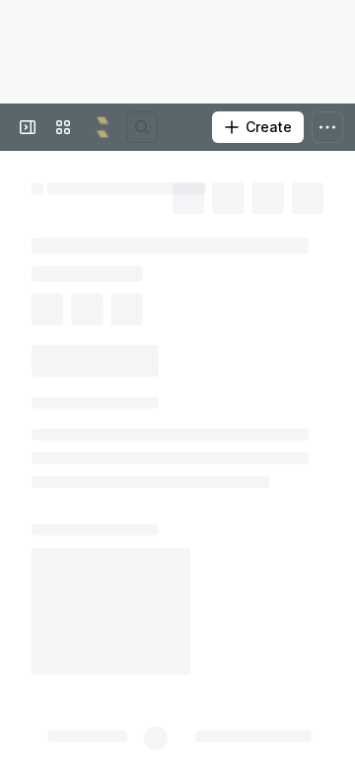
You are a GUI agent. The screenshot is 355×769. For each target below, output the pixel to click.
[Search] (142, 127)
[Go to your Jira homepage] (102, 127)
